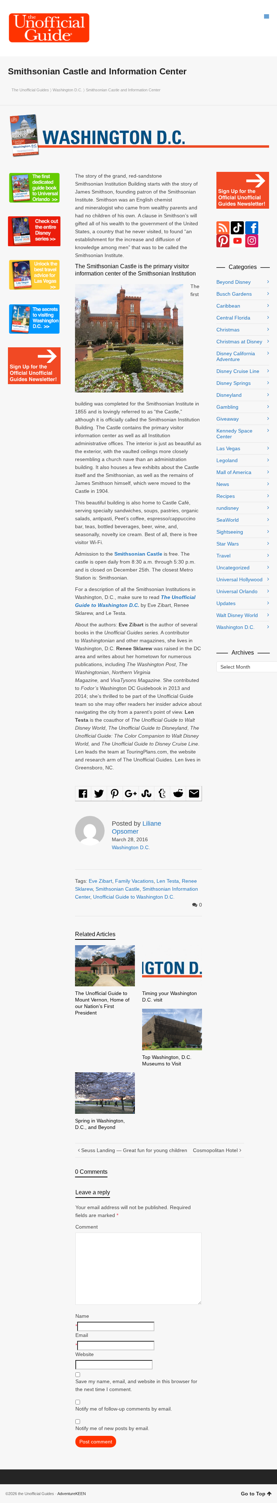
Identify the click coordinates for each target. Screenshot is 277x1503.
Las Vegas (228, 448)
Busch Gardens (234, 294)
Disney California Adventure (235, 356)
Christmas (227, 330)
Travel (223, 556)
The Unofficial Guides (30, 90)
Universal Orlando (237, 591)
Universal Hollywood (239, 579)
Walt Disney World (237, 615)
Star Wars (227, 544)
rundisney (227, 508)
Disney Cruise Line (237, 371)
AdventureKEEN (71, 1493)
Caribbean (228, 306)
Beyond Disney (233, 282)
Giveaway (227, 419)
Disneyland (229, 395)
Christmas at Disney (239, 341)
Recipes (225, 496)
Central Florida (233, 318)
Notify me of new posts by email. (112, 1428)
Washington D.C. (67, 90)
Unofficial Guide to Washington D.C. (134, 897)
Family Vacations (134, 881)
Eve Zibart (100, 881)
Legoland (227, 460)
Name (82, 1316)
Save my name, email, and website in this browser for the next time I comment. (136, 1385)
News (222, 484)
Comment (86, 1227)
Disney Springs (233, 383)
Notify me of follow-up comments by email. (123, 1409)
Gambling (227, 407)
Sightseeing (229, 532)
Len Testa (168, 881)
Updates (226, 603)
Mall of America (233, 472)
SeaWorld (227, 520)
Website (84, 1354)
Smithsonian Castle (118, 889)
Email (81, 1335)
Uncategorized (233, 567)
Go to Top (253, 1494)
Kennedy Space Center (234, 433)
